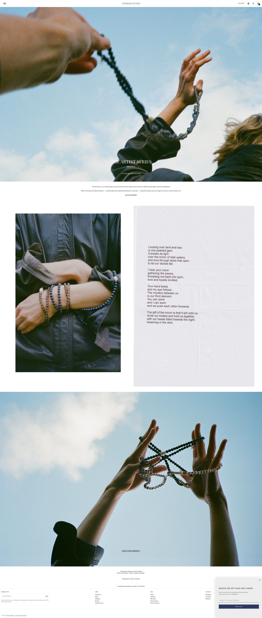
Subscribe (239, 606)
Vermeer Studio (10, 615)
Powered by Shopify (20, 615)
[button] (253, 3)
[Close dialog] (259, 580)
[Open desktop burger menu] (4, 3)
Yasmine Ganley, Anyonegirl (136, 573)
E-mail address (6, 596)
